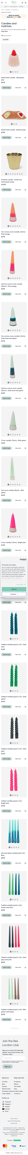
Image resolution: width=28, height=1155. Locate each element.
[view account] (22, 2)
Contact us (17, 1093)
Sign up (7, 1066)
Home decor (15, 9)
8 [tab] (22, 174)
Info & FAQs (17, 1086)
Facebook (8, 1102)
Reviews (4, 1086)
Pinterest (7, 1106)
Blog (3, 1084)
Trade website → (7, 1093)
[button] (5, 2)
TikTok (6, 1111)
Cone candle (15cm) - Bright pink (13, 542)
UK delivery (17, 1081)
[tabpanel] (14, 56)
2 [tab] (13, 72)
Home (2, 9)
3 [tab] (15, 72)
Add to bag (6, 87)
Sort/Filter (5, 39)
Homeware (8, 9)
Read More (4, 31)
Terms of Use (5, 1062)
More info (18, 87)
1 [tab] (10, 72)
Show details (20, 584)
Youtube (7, 1109)
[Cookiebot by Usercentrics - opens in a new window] (20, 560)
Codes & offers (18, 1091)
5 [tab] (15, 174)
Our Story (4, 1081)
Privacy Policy (14, 1062)
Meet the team (6, 1089)
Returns (16, 1084)
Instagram (8, 1104)
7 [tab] (19, 174)
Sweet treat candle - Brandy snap (13, 130)
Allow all (14, 589)
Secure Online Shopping (14, 1121)
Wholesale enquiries (8, 1091)
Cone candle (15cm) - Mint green (13, 440)
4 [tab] (17, 72)
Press (15, 1089)
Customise (13, 594)
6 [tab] (17, 174)
